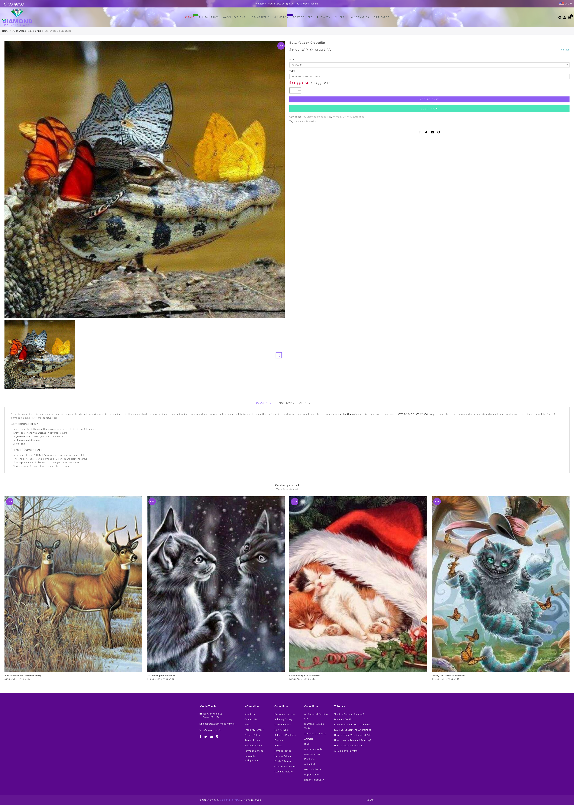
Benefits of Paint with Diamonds (352, 724)
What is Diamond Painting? (349, 714)
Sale (191, 17)
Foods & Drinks (282, 761)
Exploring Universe (285, 714)
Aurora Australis (313, 749)
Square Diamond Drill (306, 76)
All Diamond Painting (346, 751)
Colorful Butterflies (353, 117)
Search (370, 800)
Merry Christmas (313, 769)
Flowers (278, 740)
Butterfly (311, 121)
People (278, 745)
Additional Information (296, 403)
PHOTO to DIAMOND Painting (416, 414)
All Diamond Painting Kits (27, 31)
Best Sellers (303, 17)
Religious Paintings (285, 735)
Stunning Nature (283, 772)
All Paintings (209, 17)
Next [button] (567, 589)
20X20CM (297, 65)
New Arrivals (260, 17)
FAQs (247, 724)
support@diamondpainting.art (219, 724)
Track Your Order (254, 730)
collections (346, 414)
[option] (144, 179)
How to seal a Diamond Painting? (352, 740)
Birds (307, 744)
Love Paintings (282, 724)
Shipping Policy (253, 745)
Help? (342, 17)
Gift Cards (381, 17)
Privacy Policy (252, 735)
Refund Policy (252, 740)
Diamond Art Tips (344, 719)
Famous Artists (282, 756)
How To (324, 17)
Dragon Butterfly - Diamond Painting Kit (451, 675)
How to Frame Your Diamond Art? (352, 735)
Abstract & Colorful (315, 733)
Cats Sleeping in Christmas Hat (19, 675)
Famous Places (282, 751)
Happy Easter (312, 774)
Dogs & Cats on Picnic (300, 675)
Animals (337, 117)
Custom (283, 17)
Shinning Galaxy (283, 719)
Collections (235, 17)
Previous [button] (2, 589)
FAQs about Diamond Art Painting (352, 730)
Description (264, 403)
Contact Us (251, 719)
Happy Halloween (314, 780)
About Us (250, 714)
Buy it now (429, 109)
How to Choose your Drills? (349, 745)
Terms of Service (254, 751)
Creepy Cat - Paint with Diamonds (163, 675)
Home (5, 31)
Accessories (360, 17)
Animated (309, 764)
